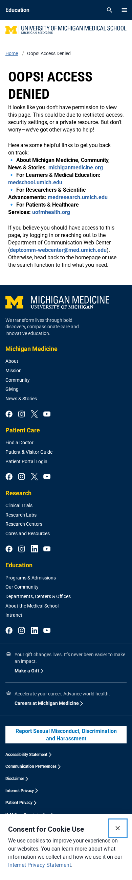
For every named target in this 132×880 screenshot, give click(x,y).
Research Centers (23, 524)
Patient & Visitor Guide (28, 452)
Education (18, 565)
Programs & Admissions (30, 577)
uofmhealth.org (51, 212)
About (11, 361)
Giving (12, 389)
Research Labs (21, 515)
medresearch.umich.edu (78, 197)
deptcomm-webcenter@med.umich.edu (58, 250)
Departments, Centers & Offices (38, 596)
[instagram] (21, 414)
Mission (13, 370)
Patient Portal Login (26, 461)
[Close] (117, 828)
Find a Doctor (19, 442)
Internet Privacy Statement (39, 865)
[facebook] (9, 414)
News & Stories (21, 398)
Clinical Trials (18, 505)
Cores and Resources (27, 533)
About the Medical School (32, 606)
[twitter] (34, 414)
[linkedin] (34, 549)
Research (18, 493)
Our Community (22, 587)
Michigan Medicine (31, 348)
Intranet (13, 615)
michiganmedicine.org (75, 167)
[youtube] (46, 414)
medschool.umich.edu (35, 182)
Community (17, 380)
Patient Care (22, 430)
